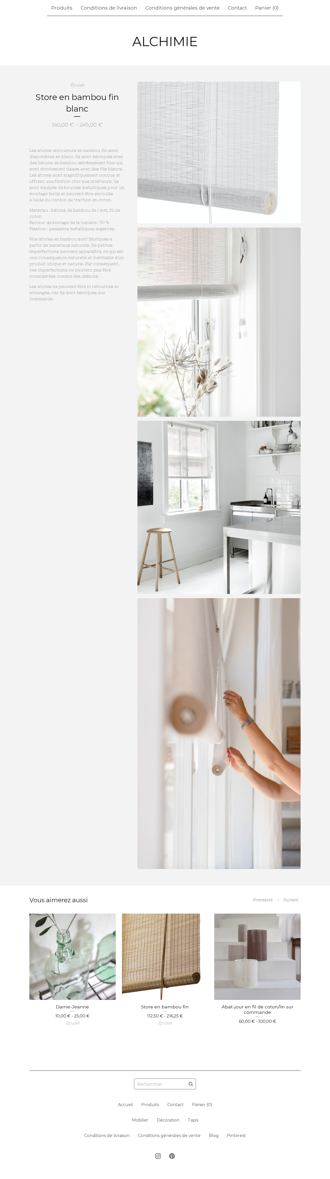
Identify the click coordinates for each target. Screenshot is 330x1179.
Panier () (267, 8)
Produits (61, 8)
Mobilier (140, 1120)
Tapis (193, 1120)
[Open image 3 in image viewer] (219, 507)
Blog (214, 1135)
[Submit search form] (191, 1084)
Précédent (263, 900)
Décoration (168, 1120)
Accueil (125, 1104)
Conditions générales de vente (182, 8)
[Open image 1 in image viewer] (219, 152)
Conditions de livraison (109, 8)
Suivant (291, 900)
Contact (237, 8)
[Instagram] (158, 1156)
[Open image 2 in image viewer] (219, 322)
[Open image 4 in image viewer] (219, 733)
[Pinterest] (172, 1156)
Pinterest (236, 1135)
